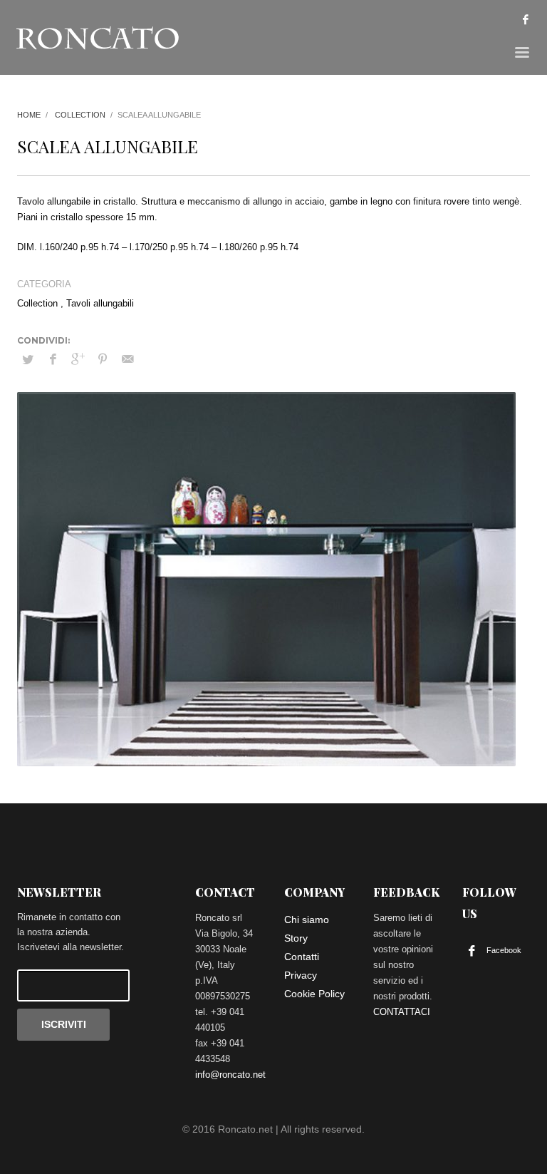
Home (29, 114)
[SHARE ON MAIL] (127, 359)
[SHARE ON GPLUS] (77, 359)
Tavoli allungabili (100, 303)
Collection (80, 114)
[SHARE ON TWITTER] (27, 360)
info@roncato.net (230, 1074)
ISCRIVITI (63, 1024)
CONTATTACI (401, 1011)
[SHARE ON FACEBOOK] (52, 359)
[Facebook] (525, 19)
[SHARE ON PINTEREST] (102, 359)
